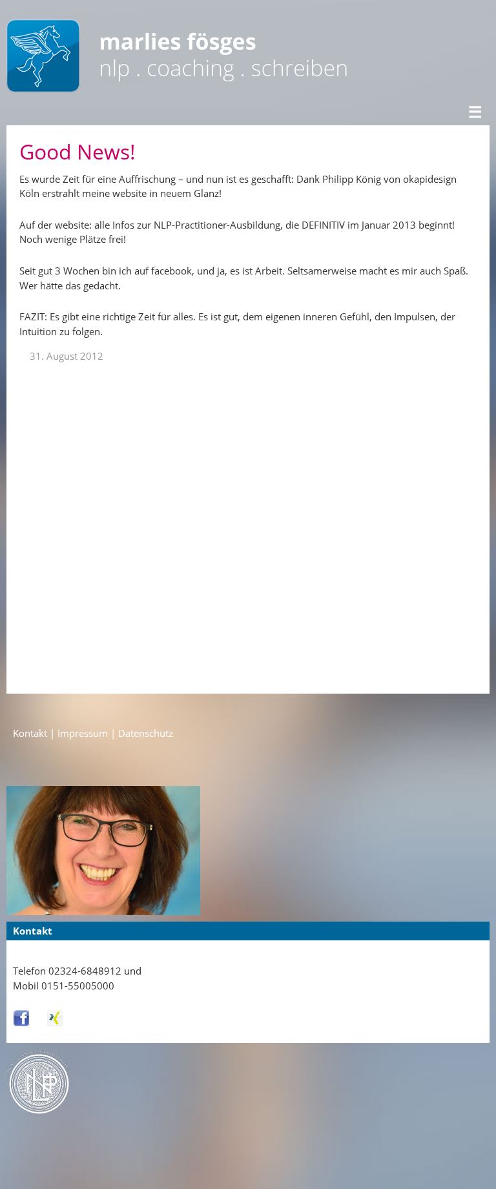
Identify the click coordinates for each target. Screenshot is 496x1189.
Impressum (82, 733)
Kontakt (30, 733)
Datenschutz (145, 733)
